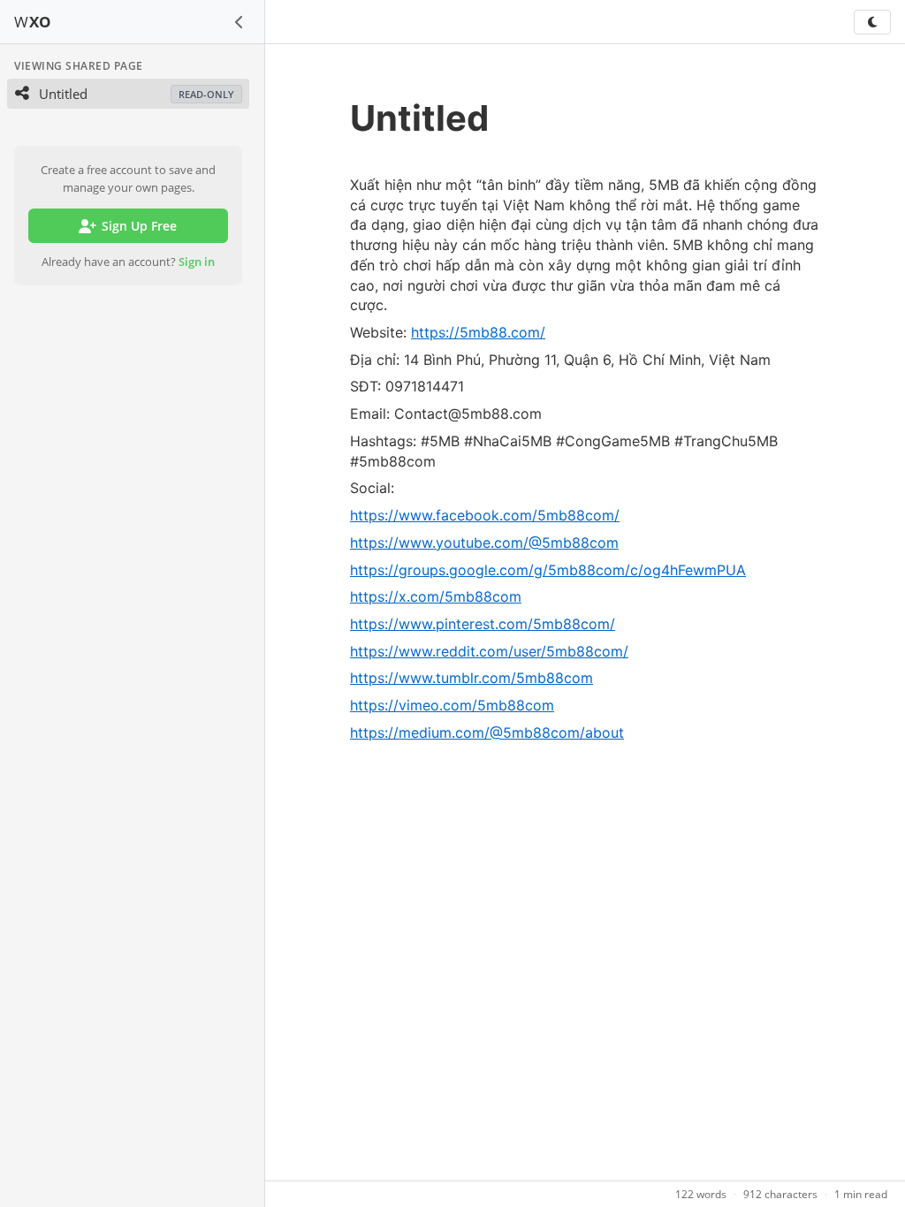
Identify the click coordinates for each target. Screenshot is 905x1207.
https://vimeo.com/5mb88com (452, 705)
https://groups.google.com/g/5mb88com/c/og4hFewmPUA (548, 570)
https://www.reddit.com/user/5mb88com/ (489, 651)
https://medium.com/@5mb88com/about (487, 732)
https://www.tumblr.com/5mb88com (471, 678)
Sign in (197, 261)
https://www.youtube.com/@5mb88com (484, 542)
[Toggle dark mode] (872, 22)
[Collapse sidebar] (239, 22)
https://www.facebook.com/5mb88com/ (485, 515)
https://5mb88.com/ (478, 332)
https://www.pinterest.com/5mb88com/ (482, 624)
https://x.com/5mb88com (435, 596)
